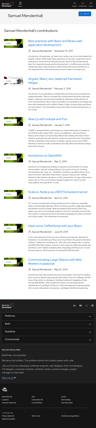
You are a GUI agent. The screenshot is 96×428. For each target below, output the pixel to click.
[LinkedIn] (74, 306)
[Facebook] (92, 306)
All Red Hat (83, 6)
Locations (5, 400)
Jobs (33, 397)
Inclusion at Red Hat (9, 403)
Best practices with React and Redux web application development (55, 43)
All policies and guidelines (70, 416)
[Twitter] (86, 306)
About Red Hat (7, 397)
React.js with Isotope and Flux (47, 119)
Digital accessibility (8, 419)
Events (63, 397)
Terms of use (36, 416)
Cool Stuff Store (37, 403)
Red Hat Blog (65, 400)
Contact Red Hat (37, 400)
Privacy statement (8, 416)
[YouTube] (80, 306)
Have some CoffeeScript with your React (55, 226)
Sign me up (8, 377)
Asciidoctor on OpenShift (45, 155)
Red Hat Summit (66, 403)
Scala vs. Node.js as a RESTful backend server (58, 192)
